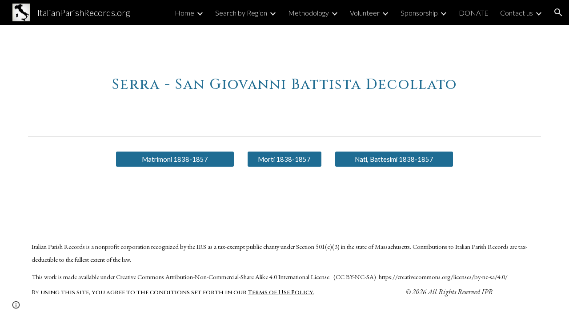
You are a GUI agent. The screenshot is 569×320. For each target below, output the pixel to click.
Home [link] (184, 12)
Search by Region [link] (241, 12)
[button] (558, 12)
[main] (284, 78)
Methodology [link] (308, 12)
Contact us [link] (516, 12)
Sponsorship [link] (419, 12)
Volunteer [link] (365, 12)
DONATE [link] (474, 12)
